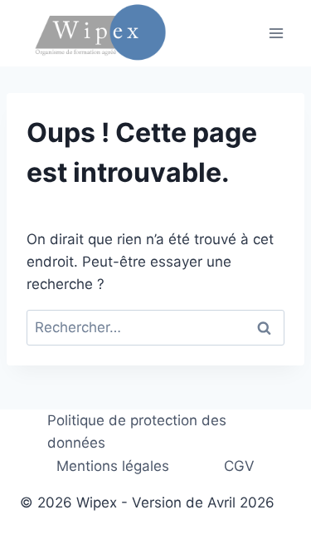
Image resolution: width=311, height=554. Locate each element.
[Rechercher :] (155, 327)
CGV (239, 466)
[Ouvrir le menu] (275, 33)
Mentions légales (112, 466)
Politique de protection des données (136, 431)
